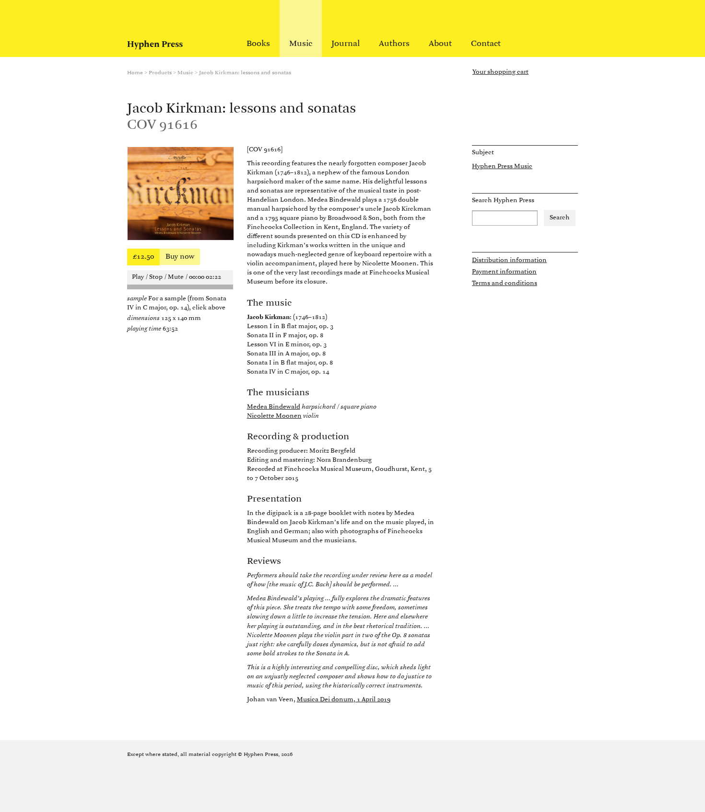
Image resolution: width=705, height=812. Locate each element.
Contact (486, 44)
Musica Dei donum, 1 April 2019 (343, 699)
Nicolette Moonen (274, 416)
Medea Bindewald (273, 407)
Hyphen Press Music (502, 166)
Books (258, 44)
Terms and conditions (504, 283)
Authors (394, 44)
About (440, 44)
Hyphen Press (155, 44)
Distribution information (509, 260)
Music (300, 44)
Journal (345, 44)
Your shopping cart (500, 72)
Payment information (504, 271)
